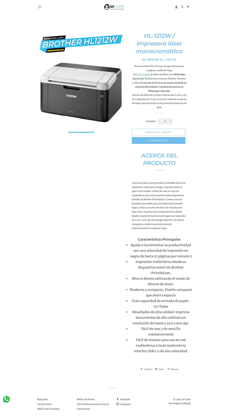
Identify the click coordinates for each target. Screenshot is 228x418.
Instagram (125, 404)
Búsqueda (42, 399)
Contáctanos (83, 408)
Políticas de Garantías (48, 408)
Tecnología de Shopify (179, 403)
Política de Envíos (85, 399)
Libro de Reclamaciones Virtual (93, 404)
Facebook (125, 399)
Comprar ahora (158, 140)
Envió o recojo (143, 74)
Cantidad (150, 121)
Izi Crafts (186, 399)
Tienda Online (44, 404)
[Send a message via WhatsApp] (6, 399)
